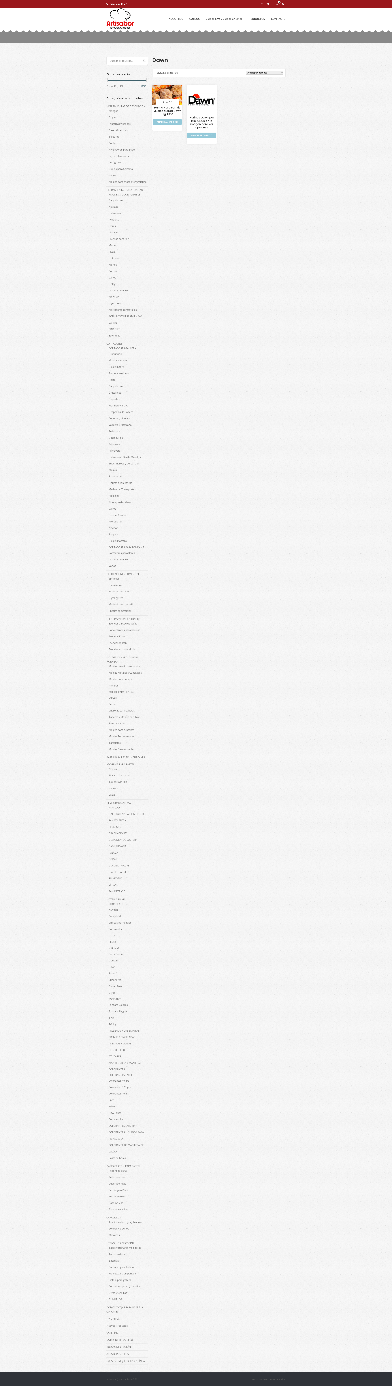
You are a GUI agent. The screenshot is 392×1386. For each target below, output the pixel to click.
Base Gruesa (116, 1203)
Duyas (112, 117)
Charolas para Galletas (122, 710)
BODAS (113, 859)
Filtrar (143, 85)
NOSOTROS (176, 19)
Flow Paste (115, 1113)
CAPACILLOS (113, 1217)
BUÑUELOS (115, 1299)
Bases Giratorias (118, 130)
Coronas (114, 271)
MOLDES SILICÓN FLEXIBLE (124, 194)
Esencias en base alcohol (123, 649)
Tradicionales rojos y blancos (125, 1222)
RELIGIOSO (115, 827)
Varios (112, 175)
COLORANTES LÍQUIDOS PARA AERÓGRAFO (126, 1135)
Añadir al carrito (167, 121)
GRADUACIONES (118, 833)
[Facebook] (262, 4)
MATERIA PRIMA (115, 899)
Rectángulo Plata (118, 1190)
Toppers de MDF (118, 782)
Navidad (113, 206)
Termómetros (117, 1254)
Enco (111, 1100)
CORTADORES (114, 343)
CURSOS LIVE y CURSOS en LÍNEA (125, 1361)
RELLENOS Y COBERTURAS (124, 1030)
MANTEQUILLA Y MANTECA (125, 1063)
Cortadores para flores (122, 553)
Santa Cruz (115, 973)
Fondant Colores (118, 1005)
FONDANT (115, 999)
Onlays (113, 284)
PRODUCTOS (257, 19)
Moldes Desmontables (121, 749)
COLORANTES (117, 1069)
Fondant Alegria (118, 1011)
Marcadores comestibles (123, 309)
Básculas (114, 1260)
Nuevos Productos (117, 1325)
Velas (112, 794)
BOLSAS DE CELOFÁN (118, 1347)
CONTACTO (278, 19)
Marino (113, 245)
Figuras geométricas (120, 483)
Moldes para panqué (120, 679)
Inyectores (115, 303)
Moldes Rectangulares (121, 736)
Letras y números (119, 290)
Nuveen (113, 909)
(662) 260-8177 (118, 4)
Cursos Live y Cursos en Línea (224, 19)
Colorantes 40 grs (119, 1080)
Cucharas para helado (121, 1267)
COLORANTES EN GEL (121, 1075)
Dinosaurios (116, 437)
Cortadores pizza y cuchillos (125, 1286)
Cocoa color (115, 929)
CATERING (112, 1332)
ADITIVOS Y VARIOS (120, 1043)
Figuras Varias (117, 723)
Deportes (114, 399)
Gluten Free (115, 986)
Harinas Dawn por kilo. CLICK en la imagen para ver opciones (202, 122)
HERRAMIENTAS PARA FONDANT (125, 190)
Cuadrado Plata (117, 1183)
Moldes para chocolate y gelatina (128, 182)
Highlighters (116, 598)
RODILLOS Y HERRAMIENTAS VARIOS (125, 319)
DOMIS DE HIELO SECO (119, 1340)
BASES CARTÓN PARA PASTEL (123, 1166)
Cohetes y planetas (120, 418)
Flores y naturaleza (120, 502)
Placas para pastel (119, 775)
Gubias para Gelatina (121, 169)
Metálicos (114, 1235)
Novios (113, 769)
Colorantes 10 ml (118, 1093)
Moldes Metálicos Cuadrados (125, 672)
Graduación (115, 354)
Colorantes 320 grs (120, 1087)
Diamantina (115, 585)
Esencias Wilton (118, 643)
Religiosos (115, 431)
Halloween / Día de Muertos (125, 457)
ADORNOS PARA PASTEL (120, 764)
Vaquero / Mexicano (120, 425)
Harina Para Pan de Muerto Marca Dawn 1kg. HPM (167, 111)
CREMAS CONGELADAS (122, 1037)
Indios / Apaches (118, 515)
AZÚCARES (115, 1056)
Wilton (112, 1106)
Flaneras (114, 685)
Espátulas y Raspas (120, 124)
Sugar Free (115, 980)
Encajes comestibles (120, 611)
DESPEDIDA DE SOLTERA (123, 839)
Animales (114, 495)
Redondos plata (118, 1170)
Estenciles (114, 335)
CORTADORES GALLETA (122, 348)
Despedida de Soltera (121, 412)
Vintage (113, 232)
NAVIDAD (114, 807)
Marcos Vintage (118, 360)
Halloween (115, 213)
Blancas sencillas (118, 1209)
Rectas (112, 704)
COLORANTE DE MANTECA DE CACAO (126, 1148)
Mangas (113, 111)
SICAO (112, 942)
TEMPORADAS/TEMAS (119, 803)
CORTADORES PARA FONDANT (126, 547)
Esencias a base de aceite (123, 623)
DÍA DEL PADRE (117, 872)
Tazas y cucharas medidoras (125, 1247)
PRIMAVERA (115, 878)
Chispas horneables (120, 922)
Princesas (114, 444)
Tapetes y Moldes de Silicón (124, 717)
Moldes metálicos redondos (124, 666)
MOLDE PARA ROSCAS (121, 692)
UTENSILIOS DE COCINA (120, 1243)
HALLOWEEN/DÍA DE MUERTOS (127, 814)
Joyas (112, 251)
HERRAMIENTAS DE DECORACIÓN (125, 106)
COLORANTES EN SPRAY (123, 1125)
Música (113, 470)
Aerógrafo (115, 162)
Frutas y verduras (119, 373)
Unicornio (114, 258)
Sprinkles (114, 578)
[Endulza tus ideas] (120, 19)
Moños (113, 264)
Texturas (114, 136)
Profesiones (116, 521)
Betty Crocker (116, 954)
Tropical (113, 534)
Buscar (143, 60)
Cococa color (116, 1119)
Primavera (115, 450)
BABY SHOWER (117, 846)
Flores (112, 226)
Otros (112, 935)
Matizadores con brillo (121, 604)
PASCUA (113, 852)
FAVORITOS (113, 1318)
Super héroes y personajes (124, 463)
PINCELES (114, 329)
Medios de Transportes (122, 489)
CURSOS (194, 19)
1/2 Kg (112, 1024)
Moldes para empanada (122, 1273)
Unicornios (115, 392)
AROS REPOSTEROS (117, 1354)
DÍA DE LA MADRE (119, 865)
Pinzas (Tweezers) (119, 156)
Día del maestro (118, 541)
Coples (113, 143)
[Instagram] (268, 4)
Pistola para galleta (120, 1280)
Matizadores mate (119, 591)
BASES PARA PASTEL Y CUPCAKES (125, 757)
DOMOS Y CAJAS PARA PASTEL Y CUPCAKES (124, 1309)
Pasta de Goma (117, 1158)
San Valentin (116, 476)
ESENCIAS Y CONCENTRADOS (123, 619)
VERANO (114, 885)
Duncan (113, 960)
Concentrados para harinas (124, 630)
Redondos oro (117, 1177)
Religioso (114, 219)
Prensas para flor (119, 239)
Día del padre (116, 367)
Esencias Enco (117, 636)
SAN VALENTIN (117, 820)
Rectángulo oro (117, 1196)
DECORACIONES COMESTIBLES (124, 574)
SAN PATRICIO (117, 891)
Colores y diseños (119, 1228)
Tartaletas (115, 742)
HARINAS (114, 948)
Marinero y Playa (118, 405)
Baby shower (116, 200)
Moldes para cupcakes (121, 730)
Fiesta (112, 379)
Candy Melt (115, 916)
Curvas (113, 697)
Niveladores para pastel (122, 149)
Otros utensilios (118, 1293)
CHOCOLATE (116, 904)
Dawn (112, 967)
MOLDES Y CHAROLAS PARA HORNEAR (122, 659)
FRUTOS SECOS (117, 1050)
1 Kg (111, 1017)
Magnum (114, 297)
